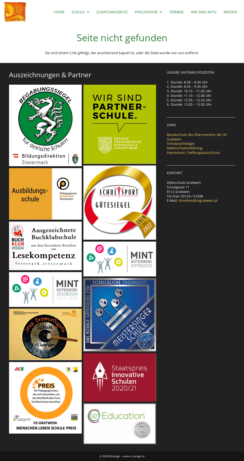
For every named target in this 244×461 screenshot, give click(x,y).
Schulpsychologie (180, 143)
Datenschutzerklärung (184, 148)
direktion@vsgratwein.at (198, 200)
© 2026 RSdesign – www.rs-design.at (122, 456)
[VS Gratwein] (15, 12)
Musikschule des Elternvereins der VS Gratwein (197, 136)
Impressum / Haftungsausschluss (193, 152)
